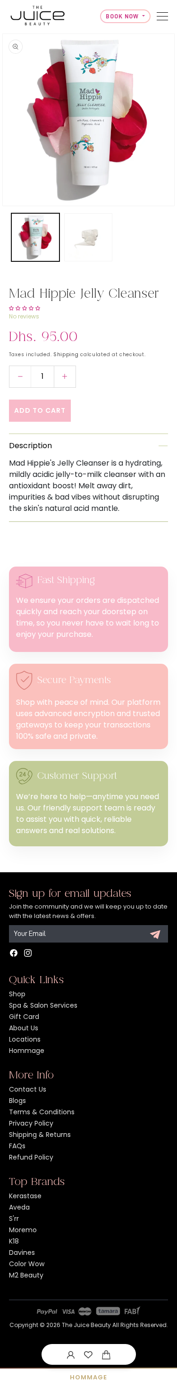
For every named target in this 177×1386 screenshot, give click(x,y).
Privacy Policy (31, 1123)
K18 (14, 1241)
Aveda (19, 1207)
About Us (23, 1028)
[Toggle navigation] (162, 16)
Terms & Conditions (42, 1112)
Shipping (66, 354)
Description (30, 445)
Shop (17, 994)
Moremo (23, 1230)
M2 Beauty (26, 1275)
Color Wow (26, 1264)
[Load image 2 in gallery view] (88, 237)
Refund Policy (31, 1157)
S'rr (14, 1218)
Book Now (123, 16)
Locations (25, 1039)
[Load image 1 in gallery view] (35, 237)
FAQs (17, 1146)
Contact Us (27, 1089)
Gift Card (24, 1016)
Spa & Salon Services (43, 1005)
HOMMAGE (88, 1377)
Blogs (17, 1100)
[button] (106, 1354)
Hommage (26, 1050)
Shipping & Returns (40, 1134)
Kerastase (25, 1196)
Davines (22, 1252)
